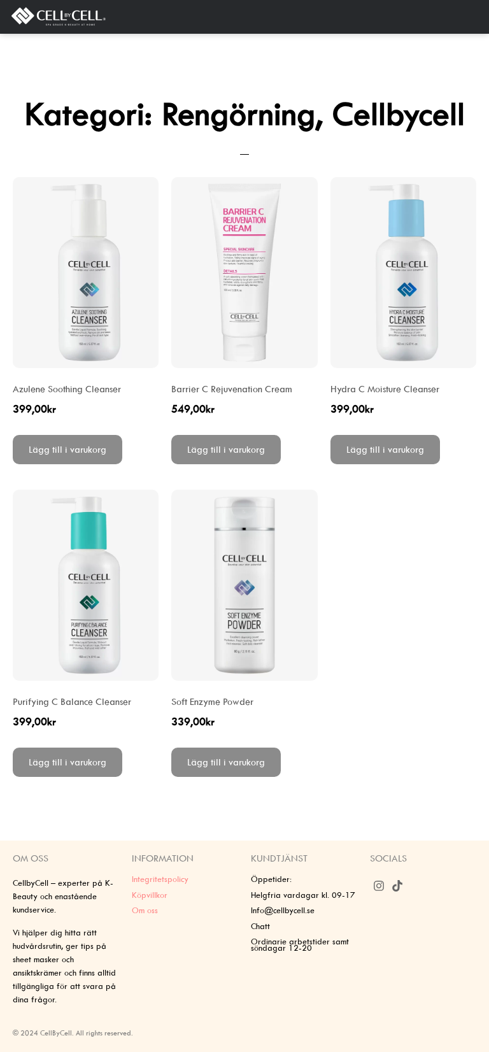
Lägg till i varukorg (67, 449)
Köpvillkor (149, 895)
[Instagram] (379, 885)
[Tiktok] (397, 885)
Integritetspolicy (160, 879)
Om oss (145, 910)
